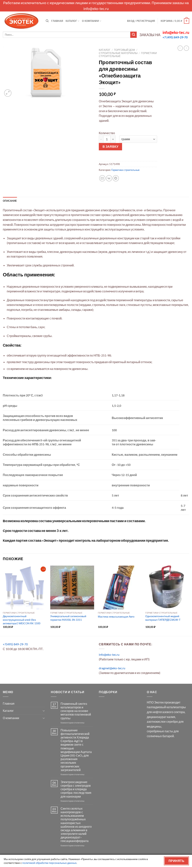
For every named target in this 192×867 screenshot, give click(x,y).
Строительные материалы (118, 53)
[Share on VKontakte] (109, 178)
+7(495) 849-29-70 (15, 644)
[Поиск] (47, 20)
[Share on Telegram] (116, 178)
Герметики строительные (125, 169)
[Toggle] (43, 710)
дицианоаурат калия (161, 717)
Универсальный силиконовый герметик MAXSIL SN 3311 (68, 618)
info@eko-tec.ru (96, 8)
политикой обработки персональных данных (49, 862)
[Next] (189, 600)
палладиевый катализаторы (166, 707)
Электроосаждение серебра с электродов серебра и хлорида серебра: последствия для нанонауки (76, 789)
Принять (176, 860)
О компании (90, 20)
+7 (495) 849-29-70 (175, 37)
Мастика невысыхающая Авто (116, 616)
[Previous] (3, 600)
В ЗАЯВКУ (110, 146)
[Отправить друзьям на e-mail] (102, 178)
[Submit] (133, 35)
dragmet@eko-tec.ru (112, 668)
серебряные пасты (160, 731)
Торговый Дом (124, 49)
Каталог (71, 20)
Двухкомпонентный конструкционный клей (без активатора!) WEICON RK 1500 (21, 620)
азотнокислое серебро (162, 721)
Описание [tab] (10, 200)
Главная (57, 20)
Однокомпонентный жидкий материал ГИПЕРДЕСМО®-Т (163, 618)
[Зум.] (7, 93)
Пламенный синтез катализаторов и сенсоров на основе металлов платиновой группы (76, 711)
